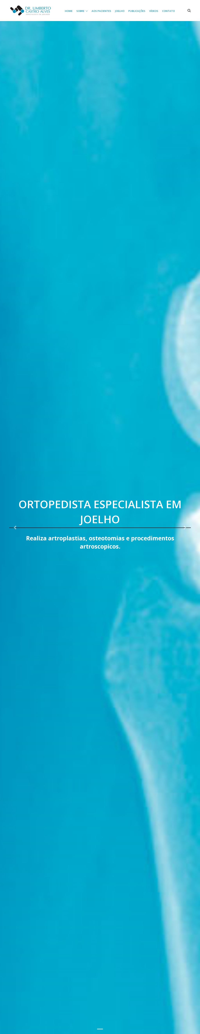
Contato (168, 11)
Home (68, 11)
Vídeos (153, 11)
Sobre (80, 11)
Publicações (136, 11)
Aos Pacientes (101, 11)
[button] (15, 527)
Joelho (119, 11)
